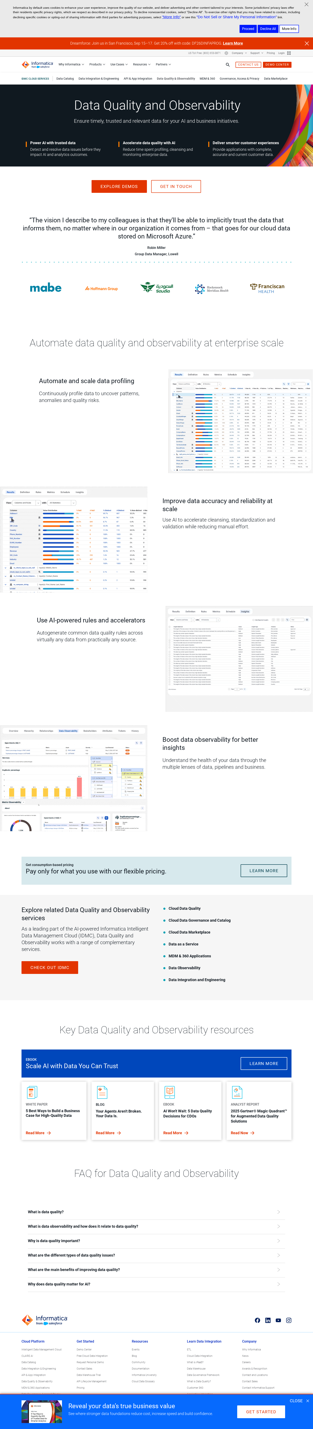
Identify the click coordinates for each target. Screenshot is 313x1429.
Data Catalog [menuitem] (65, 78)
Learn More (233, 43)
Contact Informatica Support (258, 1387)
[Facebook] (257, 1320)
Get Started (85, 1341)
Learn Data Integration (204, 1341)
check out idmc (49, 967)
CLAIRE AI (27, 1355)
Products (95, 64)
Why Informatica (69, 64)
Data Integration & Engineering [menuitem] (99, 78)
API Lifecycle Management (91, 1381)
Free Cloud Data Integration (92, 1355)
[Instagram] (288, 1320)
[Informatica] (37, 65)
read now (240, 1133)
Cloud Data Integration (199, 1355)
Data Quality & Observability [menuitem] (176, 78)
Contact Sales (84, 1368)
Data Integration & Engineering (39, 1368)
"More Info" (171, 17)
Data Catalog (29, 1362)
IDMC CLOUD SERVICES (35, 78)
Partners (161, 64)
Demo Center (84, 1349)
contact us (248, 64)
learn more (264, 870)
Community (138, 1362)
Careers (246, 1362)
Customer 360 (195, 1387)
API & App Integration (34, 1375)
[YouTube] (278, 1320)
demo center (277, 64)
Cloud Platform (33, 1341)
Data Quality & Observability (37, 1381)
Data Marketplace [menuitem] (275, 78)
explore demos (119, 186)
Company (238, 53)
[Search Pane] (227, 64)
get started (261, 1411)
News (245, 1355)
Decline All (268, 29)
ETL (189, 1349)
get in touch (176, 186)
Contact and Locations (255, 1375)
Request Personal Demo (90, 1362)
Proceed (248, 29)
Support (255, 53)
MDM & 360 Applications (36, 1387)
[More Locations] (226, 53)
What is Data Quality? (199, 1381)
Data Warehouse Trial (89, 1375)
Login (281, 53)
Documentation (140, 1368)
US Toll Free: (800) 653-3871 (204, 53)
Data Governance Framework (203, 1375)
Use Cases (117, 64)
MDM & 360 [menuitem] (207, 78)
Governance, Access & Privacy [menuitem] (239, 78)
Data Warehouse (196, 1368)
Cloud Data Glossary (143, 1381)
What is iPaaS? (195, 1362)
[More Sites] (288, 53)
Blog (134, 1355)
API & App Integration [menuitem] (138, 78)
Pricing (271, 53)
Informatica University (144, 1375)
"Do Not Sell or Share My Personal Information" (237, 17)
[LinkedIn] (268, 1320)
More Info (289, 29)
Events (135, 1349)
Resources (140, 64)
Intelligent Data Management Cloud (42, 1349)
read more (35, 1133)
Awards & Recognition (254, 1368)
